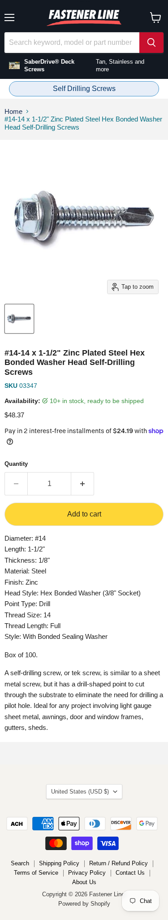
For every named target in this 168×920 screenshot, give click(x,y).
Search (20, 863)
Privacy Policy (87, 872)
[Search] (151, 42)
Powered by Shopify (84, 903)
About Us (84, 882)
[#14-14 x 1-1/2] (19, 318)
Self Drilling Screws (84, 88)
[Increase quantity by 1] (82, 483)
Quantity (16, 463)
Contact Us (130, 872)
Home (13, 111)
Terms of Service (36, 872)
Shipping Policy (59, 863)
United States (80, 791)
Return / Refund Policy (118, 863)
